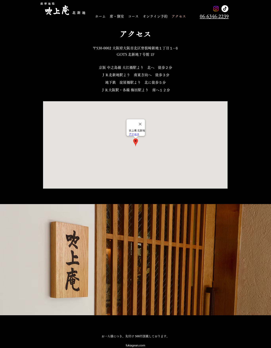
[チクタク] (224, 8)
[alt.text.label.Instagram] (215, 8)
